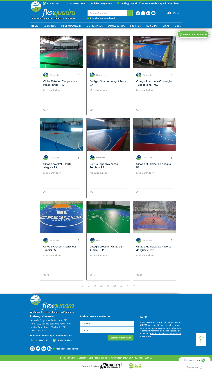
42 (108, 286)
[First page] (82, 286)
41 (101, 286)
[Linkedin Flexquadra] (148, 13)
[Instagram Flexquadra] (138, 13)
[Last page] (134, 286)
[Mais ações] (79, 75)
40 (95, 286)
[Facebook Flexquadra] (143, 13)
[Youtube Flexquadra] (153, 13)
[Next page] (128, 286)
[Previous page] (88, 286)
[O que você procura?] (129, 13)
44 (121, 286)
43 (114, 286)
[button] (166, 26)
